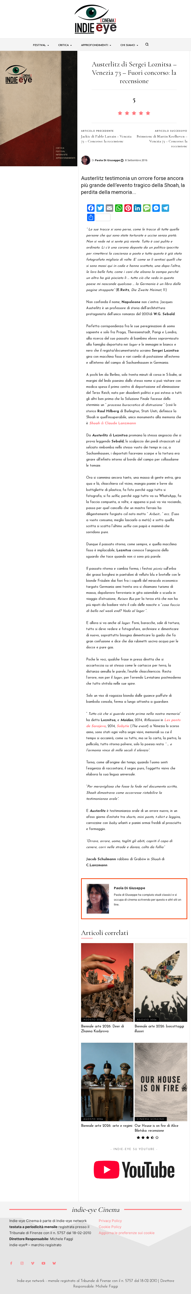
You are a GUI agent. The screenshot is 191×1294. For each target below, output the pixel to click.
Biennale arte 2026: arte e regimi (106, 1126)
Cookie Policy (110, 1227)
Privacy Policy (110, 1221)
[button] (147, 44)
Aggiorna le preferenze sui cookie (127, 1233)
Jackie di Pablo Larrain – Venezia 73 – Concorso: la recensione (106, 139)
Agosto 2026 (93, 1020)
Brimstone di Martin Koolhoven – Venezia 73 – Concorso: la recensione (162, 141)
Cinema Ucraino (150, 1119)
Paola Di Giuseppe (107, 160)
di (112, 423)
